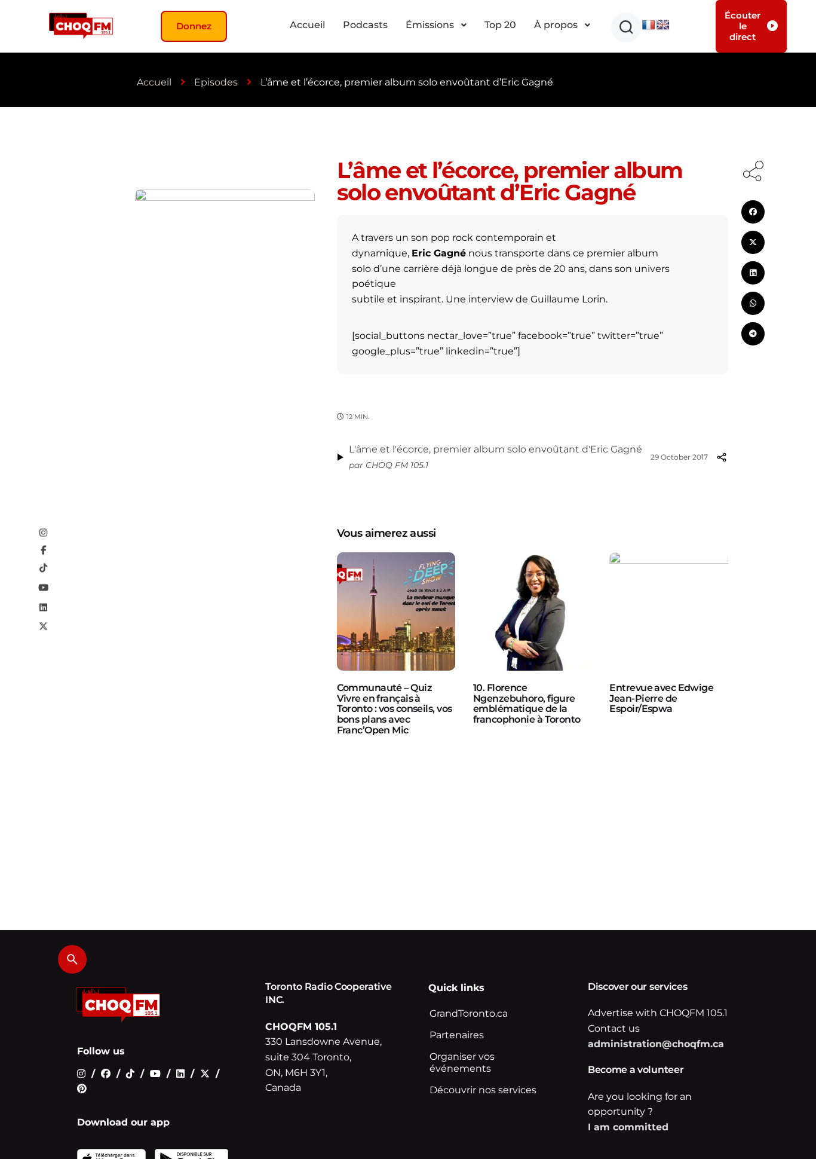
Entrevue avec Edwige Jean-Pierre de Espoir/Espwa (661, 698)
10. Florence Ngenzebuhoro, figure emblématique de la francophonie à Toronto (527, 703)
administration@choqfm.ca (656, 1044)
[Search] (72, 959)
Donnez (193, 26)
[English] (663, 25)
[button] (626, 27)
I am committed (628, 1127)
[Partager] (721, 457)
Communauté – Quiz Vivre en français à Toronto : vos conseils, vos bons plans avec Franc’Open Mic (394, 708)
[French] (648, 25)
